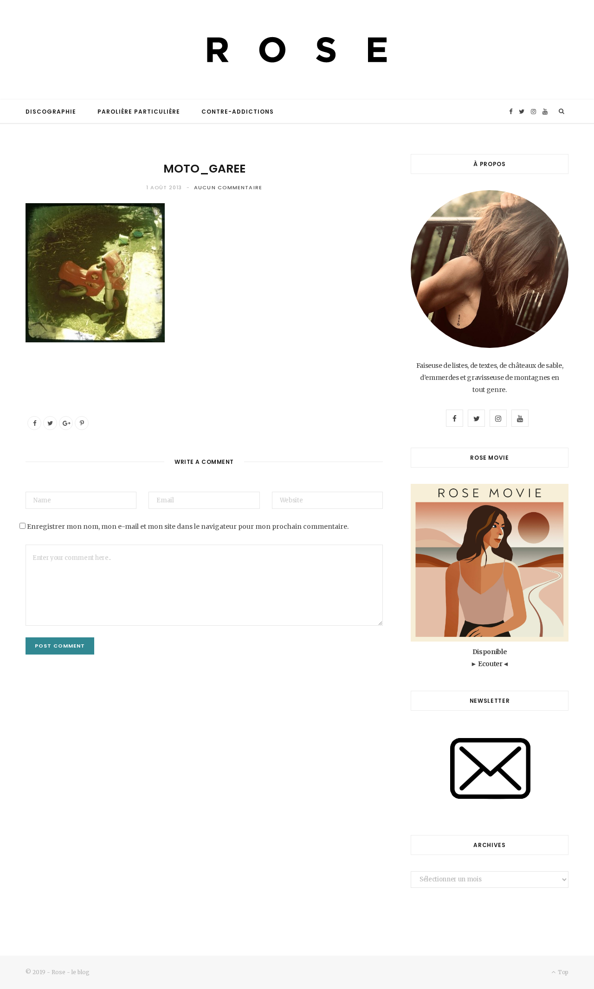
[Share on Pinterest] (82, 423)
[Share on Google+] (66, 423)
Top (562, 972)
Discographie (51, 112)
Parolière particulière (138, 112)
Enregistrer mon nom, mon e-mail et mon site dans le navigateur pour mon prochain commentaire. (188, 526)
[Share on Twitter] (50, 423)
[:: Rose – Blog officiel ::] (297, 49)
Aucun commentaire (228, 187)
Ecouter (490, 664)
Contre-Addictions (237, 112)
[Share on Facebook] (34, 423)
